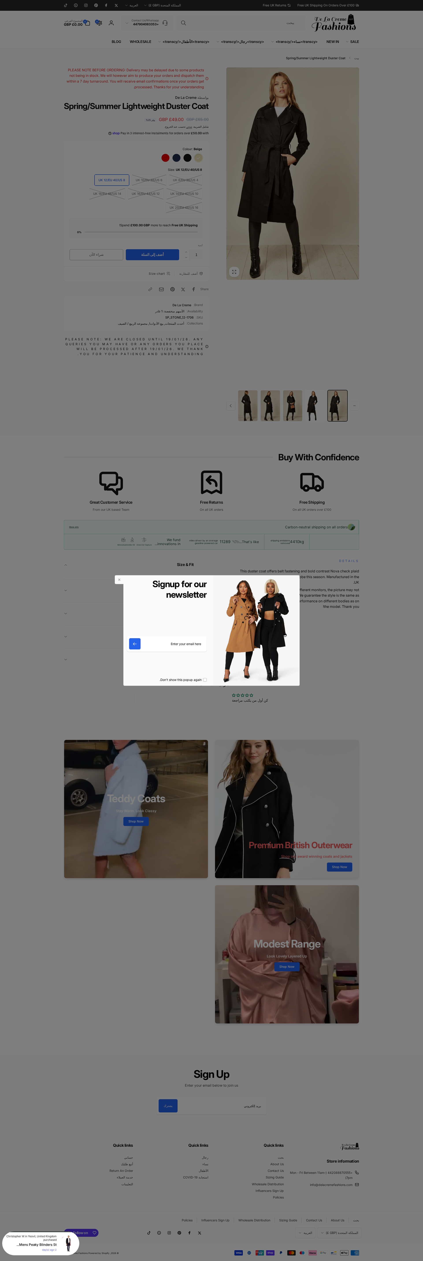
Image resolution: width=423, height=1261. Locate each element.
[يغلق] (119, 579)
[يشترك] (135, 643)
